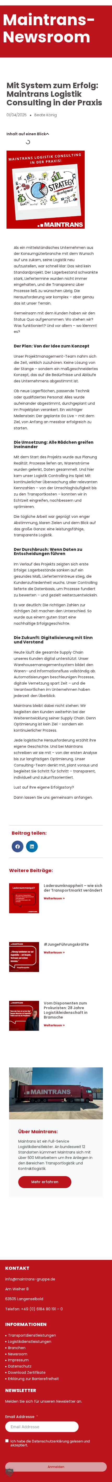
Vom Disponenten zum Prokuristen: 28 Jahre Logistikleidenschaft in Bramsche (66, 1010)
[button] (47, 134)
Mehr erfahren (44, 1181)
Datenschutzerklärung (50, 1441)
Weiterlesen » (54, 898)
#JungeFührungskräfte (66, 944)
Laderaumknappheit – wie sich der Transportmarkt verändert (73, 888)
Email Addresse (19, 1416)
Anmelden (56, 1467)
